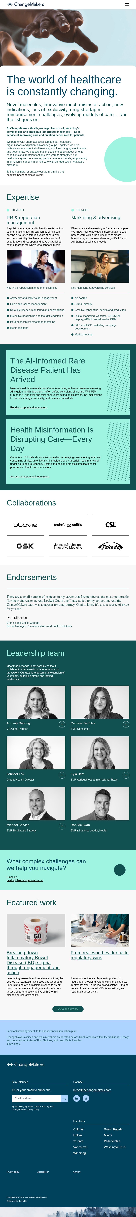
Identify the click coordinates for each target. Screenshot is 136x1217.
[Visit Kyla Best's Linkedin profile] (126, 775)
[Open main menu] (126, 4)
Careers (77, 1172)
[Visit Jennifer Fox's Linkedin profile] (62, 775)
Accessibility (43, 1172)
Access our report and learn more (29, 476)
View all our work (68, 1009)
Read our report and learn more (28, 407)
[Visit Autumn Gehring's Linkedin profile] (62, 724)
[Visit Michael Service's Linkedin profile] (62, 826)
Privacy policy (13, 1172)
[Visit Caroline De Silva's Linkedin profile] (126, 724)
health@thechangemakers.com (25, 175)
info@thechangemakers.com (92, 1090)
